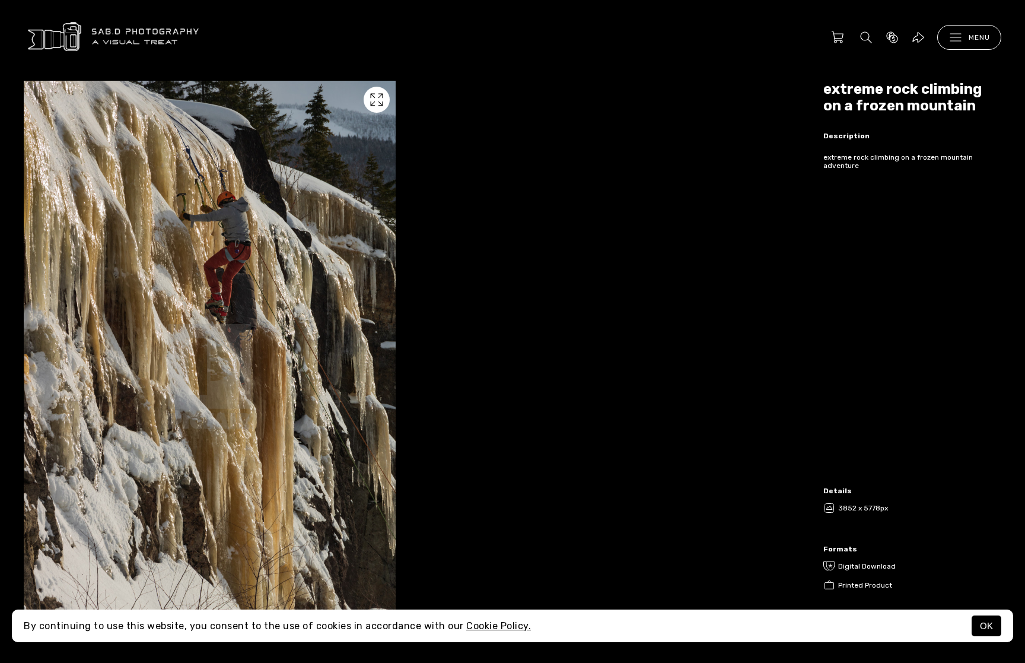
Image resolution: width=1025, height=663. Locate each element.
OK (986, 626)
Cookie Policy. (498, 626)
